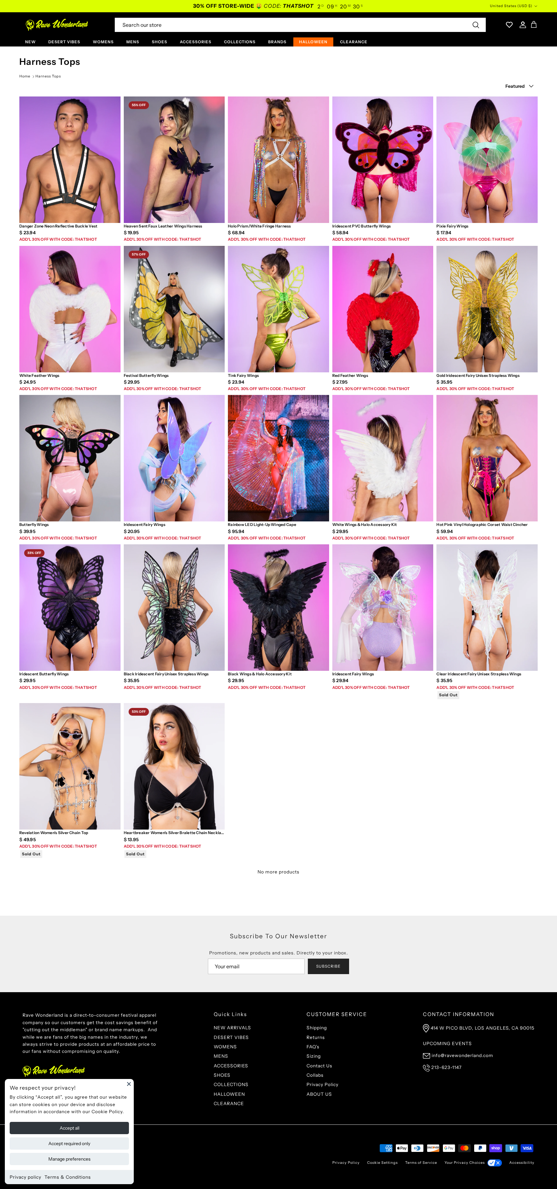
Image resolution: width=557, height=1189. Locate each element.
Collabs (315, 1075)
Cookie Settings (382, 1162)
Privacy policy (25, 1177)
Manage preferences (69, 1159)
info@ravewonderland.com (462, 1055)
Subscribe (328, 966)
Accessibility (521, 1162)
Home (24, 76)
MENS (132, 41)
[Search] (476, 25)
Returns (316, 1037)
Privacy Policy (322, 1084)
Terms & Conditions (67, 1177)
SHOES (159, 41)
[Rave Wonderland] (57, 25)
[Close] (129, 1084)
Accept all (69, 1128)
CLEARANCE (353, 41)
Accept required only (69, 1143)
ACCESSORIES (195, 41)
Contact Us (319, 1066)
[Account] (521, 25)
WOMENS (103, 41)
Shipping (317, 1028)
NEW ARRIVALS (232, 1028)
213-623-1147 (446, 1067)
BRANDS (277, 41)
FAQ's (313, 1047)
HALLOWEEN (313, 41)
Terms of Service (421, 1162)
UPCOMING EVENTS (447, 1043)
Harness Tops (48, 76)
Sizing (314, 1056)
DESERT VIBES (64, 41)
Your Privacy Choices (465, 1162)
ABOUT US (319, 1094)
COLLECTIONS (240, 41)
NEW (30, 41)
